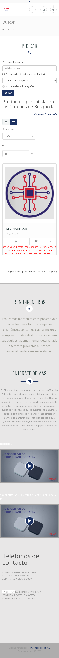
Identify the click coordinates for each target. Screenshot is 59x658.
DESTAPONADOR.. (29, 178)
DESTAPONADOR (16, 229)
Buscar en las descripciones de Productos (26, 74)
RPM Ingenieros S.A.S (39, 647)
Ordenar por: (8, 128)
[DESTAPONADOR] (9, 171)
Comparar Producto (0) (45, 114)
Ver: (4, 146)
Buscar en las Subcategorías (20, 86)
